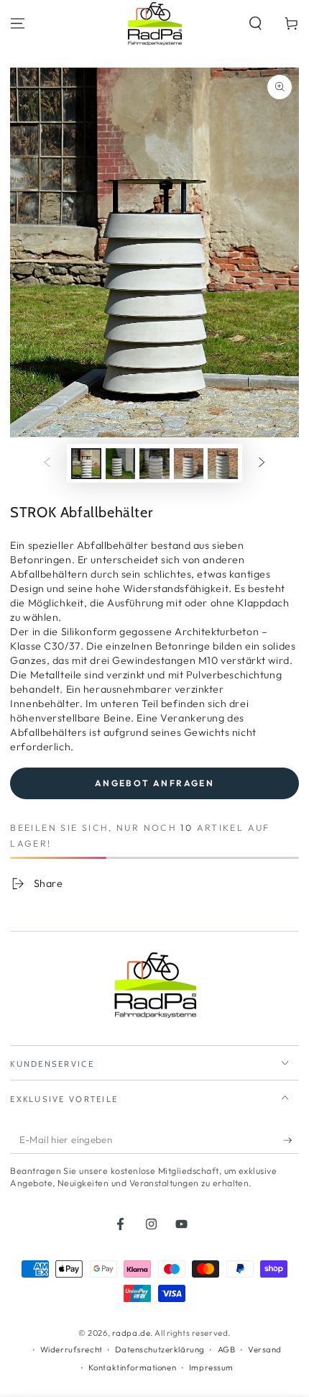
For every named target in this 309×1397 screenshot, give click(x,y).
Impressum (211, 1367)
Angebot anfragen (154, 783)
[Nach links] (47, 463)
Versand (265, 1349)
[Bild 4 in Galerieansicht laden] (189, 463)
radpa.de (131, 1333)
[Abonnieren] (291, 1140)
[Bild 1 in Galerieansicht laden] (86, 463)
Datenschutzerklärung (159, 1349)
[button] (255, 23)
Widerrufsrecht (71, 1349)
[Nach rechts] (261, 463)
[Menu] (17, 23)
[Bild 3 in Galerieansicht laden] (154, 463)
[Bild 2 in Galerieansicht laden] (121, 463)
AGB (227, 1349)
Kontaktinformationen (132, 1367)
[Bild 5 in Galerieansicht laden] (223, 463)
